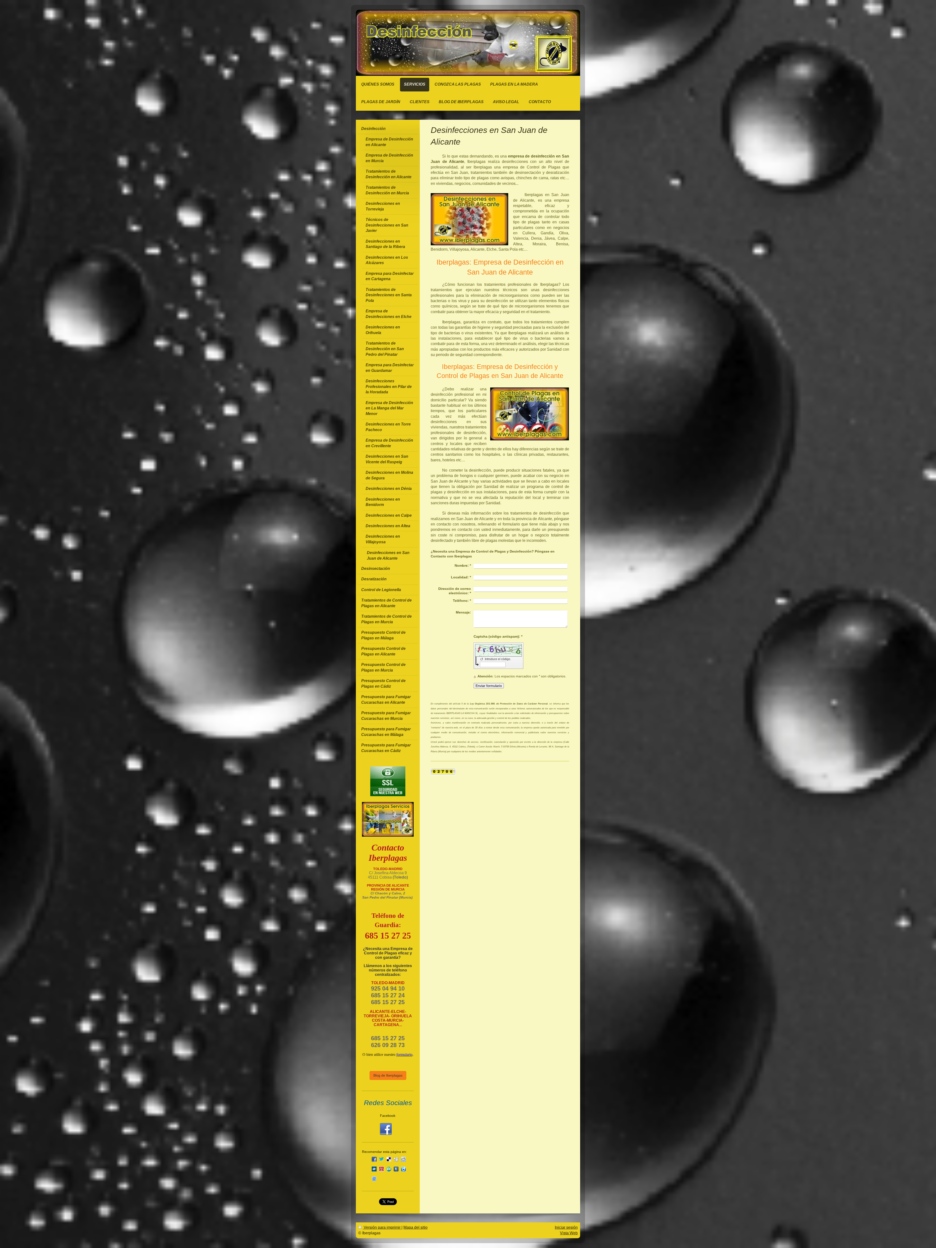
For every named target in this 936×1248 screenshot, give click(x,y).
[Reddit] (403, 1159)
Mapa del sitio (415, 1227)
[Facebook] (374, 1159)
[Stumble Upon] (388, 1169)
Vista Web (569, 1233)
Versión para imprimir (382, 1227)
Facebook (387, 1116)
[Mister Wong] (381, 1169)
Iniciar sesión (566, 1227)
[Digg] (396, 1159)
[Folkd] (374, 1169)
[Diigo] (403, 1169)
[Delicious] (388, 1159)
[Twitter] (381, 1159)
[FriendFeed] (374, 1178)
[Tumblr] (396, 1169)
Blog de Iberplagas (387, 1075)
